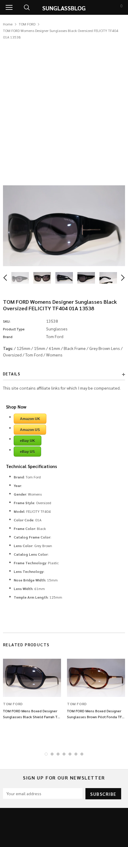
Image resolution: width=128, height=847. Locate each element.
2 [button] (52, 754)
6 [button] (75, 754)
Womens (54, 354)
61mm (54, 348)
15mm (39, 348)
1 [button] (46, 754)
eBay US (27, 452)
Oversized (12, 354)
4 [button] (64, 754)
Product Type (14, 329)
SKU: (6, 321)
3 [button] (58, 754)
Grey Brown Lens (104, 348)
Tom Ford (34, 354)
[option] (64, 225)
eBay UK (27, 441)
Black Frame (75, 348)
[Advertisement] (64, 107)
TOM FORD (27, 24)
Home (8, 24)
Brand (8, 336)
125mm (23, 348)
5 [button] (69, 754)
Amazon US (30, 430)
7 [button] (81, 754)
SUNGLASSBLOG (64, 8)
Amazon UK (30, 419)
